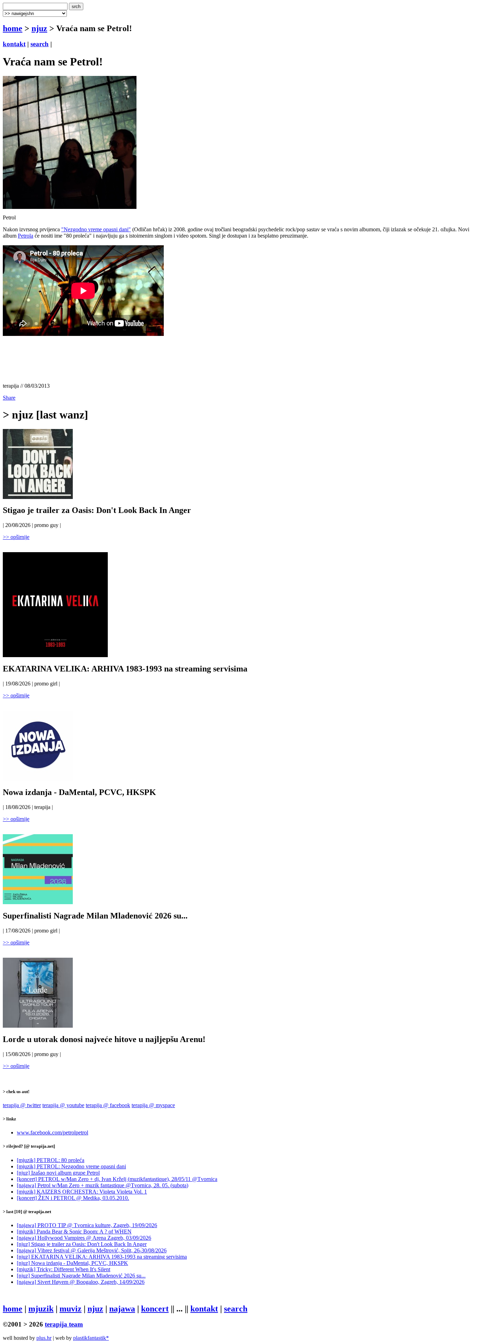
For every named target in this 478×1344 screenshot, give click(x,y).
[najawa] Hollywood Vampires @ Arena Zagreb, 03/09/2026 (84, 1238)
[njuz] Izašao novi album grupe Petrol (58, 1173)
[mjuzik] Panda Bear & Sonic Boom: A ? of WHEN (74, 1231)
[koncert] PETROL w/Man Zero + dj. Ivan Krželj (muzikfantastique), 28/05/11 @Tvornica (117, 1179)
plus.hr (43, 1338)
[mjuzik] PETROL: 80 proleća (50, 1160)
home (12, 28)
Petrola (25, 236)
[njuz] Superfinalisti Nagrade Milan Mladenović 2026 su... (81, 1276)
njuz (39, 28)
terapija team (64, 1324)
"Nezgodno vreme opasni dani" (96, 229)
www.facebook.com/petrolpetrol (52, 1132)
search (39, 44)
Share (9, 398)
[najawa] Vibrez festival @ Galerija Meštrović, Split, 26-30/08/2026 (92, 1250)
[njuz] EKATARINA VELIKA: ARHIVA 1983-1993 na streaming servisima (102, 1257)
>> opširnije (16, 537)
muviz (70, 1308)
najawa (122, 1308)
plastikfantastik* (91, 1338)
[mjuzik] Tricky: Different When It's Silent (63, 1269)
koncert (155, 1308)
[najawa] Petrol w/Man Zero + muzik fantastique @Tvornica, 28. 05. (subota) (102, 1185)
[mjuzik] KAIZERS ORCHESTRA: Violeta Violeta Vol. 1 (82, 1192)
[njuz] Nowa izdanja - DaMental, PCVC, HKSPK (72, 1263)
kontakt (14, 44)
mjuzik (41, 1308)
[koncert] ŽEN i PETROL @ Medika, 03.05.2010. (73, 1198)
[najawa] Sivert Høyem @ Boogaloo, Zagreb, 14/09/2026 (81, 1282)
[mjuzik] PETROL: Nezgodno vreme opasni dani (71, 1166)
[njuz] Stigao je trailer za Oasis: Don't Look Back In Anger (82, 1244)
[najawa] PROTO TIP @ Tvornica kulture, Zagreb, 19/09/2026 (87, 1225)
